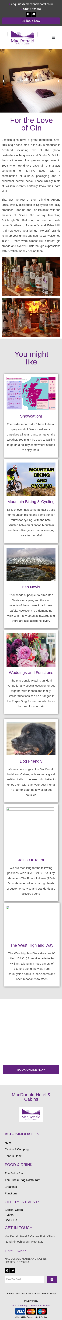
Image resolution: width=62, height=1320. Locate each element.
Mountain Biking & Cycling (31, 501)
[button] (53, 37)
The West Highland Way (31, 945)
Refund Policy (49, 1293)
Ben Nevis (31, 587)
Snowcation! (31, 416)
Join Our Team (31, 860)
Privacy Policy (31, 1300)
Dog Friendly (31, 761)
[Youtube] (33, 14)
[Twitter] (12, 1270)
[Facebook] (28, 14)
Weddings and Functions (31, 672)
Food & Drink (13, 1293)
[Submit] (52, 1279)
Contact (36, 1293)
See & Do (26, 1293)
